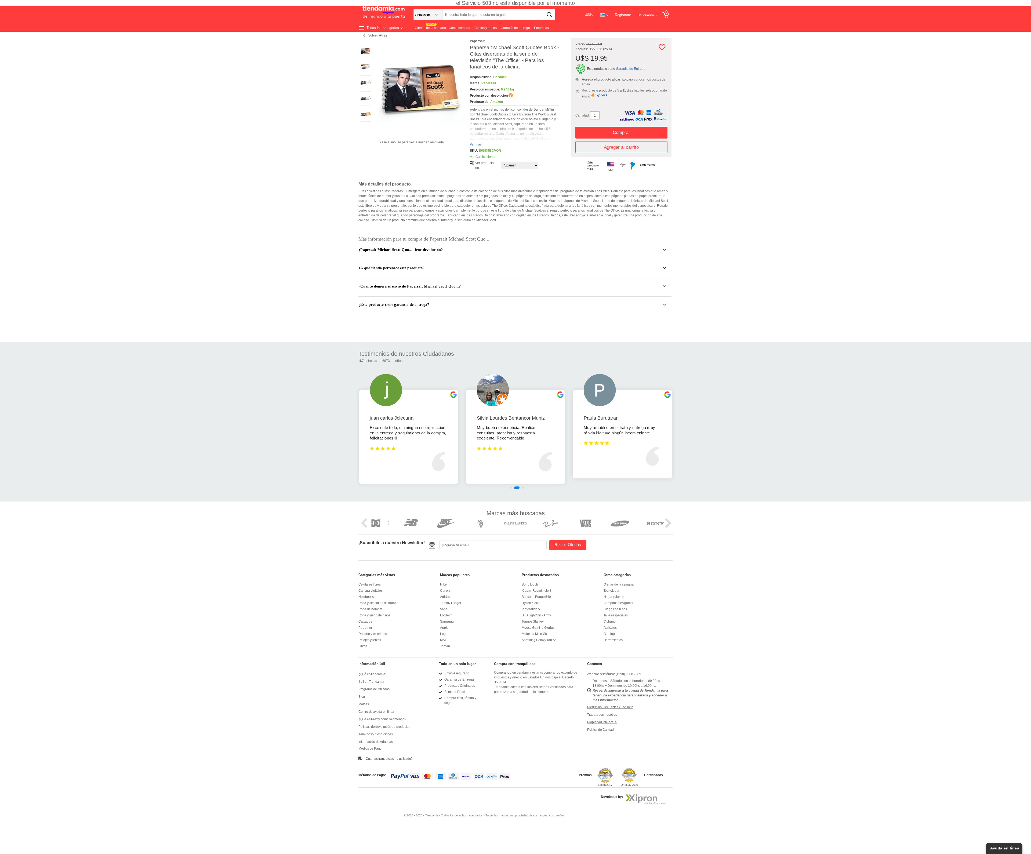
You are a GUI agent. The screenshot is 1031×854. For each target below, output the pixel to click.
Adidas (445, 597)
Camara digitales (370, 591)
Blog (361, 697)
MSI (442, 640)
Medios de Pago (370, 748)
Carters (445, 591)
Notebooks (366, 597)
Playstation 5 (531, 609)
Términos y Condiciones (375, 734)
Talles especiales (616, 615)
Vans (443, 609)
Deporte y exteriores (372, 634)
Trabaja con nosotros (602, 715)
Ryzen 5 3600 (532, 603)
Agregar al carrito (621, 147)
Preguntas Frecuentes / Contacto (610, 707)
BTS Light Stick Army (536, 615)
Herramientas (613, 640)
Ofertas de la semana (619, 584)
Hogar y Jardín (614, 597)
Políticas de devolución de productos (384, 727)
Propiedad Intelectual (602, 722)
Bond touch (530, 584)
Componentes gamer (619, 603)
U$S (588, 15)
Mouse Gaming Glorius (538, 628)
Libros (362, 646)
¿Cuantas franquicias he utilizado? (388, 759)
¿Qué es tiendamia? (372, 674)
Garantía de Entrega (630, 69)
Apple (444, 628)
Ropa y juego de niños (374, 615)
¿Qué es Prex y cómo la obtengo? (382, 719)
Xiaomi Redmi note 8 (536, 591)
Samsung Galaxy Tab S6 (539, 640)
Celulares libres (369, 584)
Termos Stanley (532, 621)
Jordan (445, 646)
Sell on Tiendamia (371, 682)
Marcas (363, 704)
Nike (443, 584)
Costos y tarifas (485, 28)
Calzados (365, 621)
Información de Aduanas (375, 742)
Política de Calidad (600, 730)
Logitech (446, 615)
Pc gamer (365, 628)
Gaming (609, 634)
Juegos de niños (615, 609)
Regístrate (623, 15)
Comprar (621, 132)
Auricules (610, 628)
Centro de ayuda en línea (376, 712)
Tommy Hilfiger (450, 603)
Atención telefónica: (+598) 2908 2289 (614, 674)
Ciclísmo (610, 621)
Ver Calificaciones (483, 157)
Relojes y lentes (369, 640)
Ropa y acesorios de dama (377, 603)
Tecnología (611, 591)
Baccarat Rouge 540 (536, 597)
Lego (443, 634)
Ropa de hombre (370, 609)
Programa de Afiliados (374, 689)
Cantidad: (582, 115)
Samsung (447, 621)
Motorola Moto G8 (534, 634)
